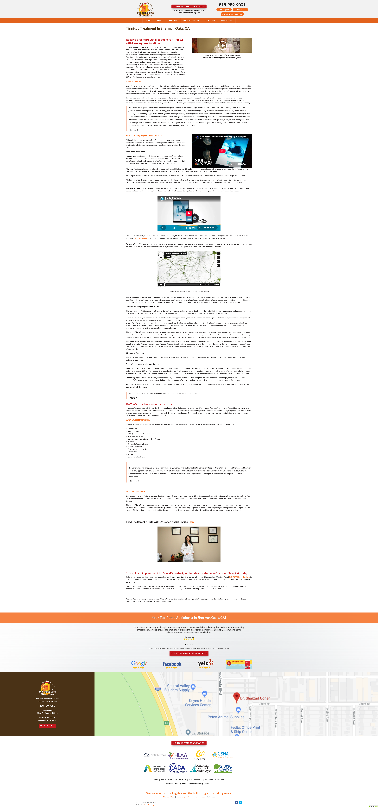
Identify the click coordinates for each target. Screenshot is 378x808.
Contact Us (226, 21)
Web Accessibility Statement (200, 783)
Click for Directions (47, 726)
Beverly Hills (192, 797)
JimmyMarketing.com (150, 805)
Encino (202, 797)
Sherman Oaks (168, 797)
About (160, 21)
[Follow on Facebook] (236, 802)
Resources (209, 780)
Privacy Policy (181, 783)
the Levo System (140, 238)
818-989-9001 (232, 4)
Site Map (169, 783)
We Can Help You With (177, 780)
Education (210, 21)
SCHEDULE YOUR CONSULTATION (189, 6)
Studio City (181, 797)
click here (246, 577)
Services (173, 21)
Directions (240, 10)
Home (148, 21)
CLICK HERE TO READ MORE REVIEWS (189, 653)
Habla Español (224, 10)
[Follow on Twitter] (240, 802)
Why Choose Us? (191, 21)
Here (192, 521)
